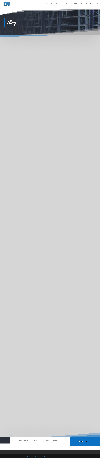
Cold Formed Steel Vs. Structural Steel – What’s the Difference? (29, 97)
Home (47, 3)
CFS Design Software (79, 3)
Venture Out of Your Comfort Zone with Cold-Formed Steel (28, 227)
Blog (87, 3)
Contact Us (13, 452)
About (91, 3)
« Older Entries (15, 435)
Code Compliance (67, 3)
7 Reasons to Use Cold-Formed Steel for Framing (25, 292)
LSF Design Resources (56, 3)
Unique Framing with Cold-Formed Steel (22, 357)
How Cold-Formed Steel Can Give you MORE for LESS (26, 422)
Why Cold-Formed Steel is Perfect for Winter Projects (26, 162)
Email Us (84, 441)
